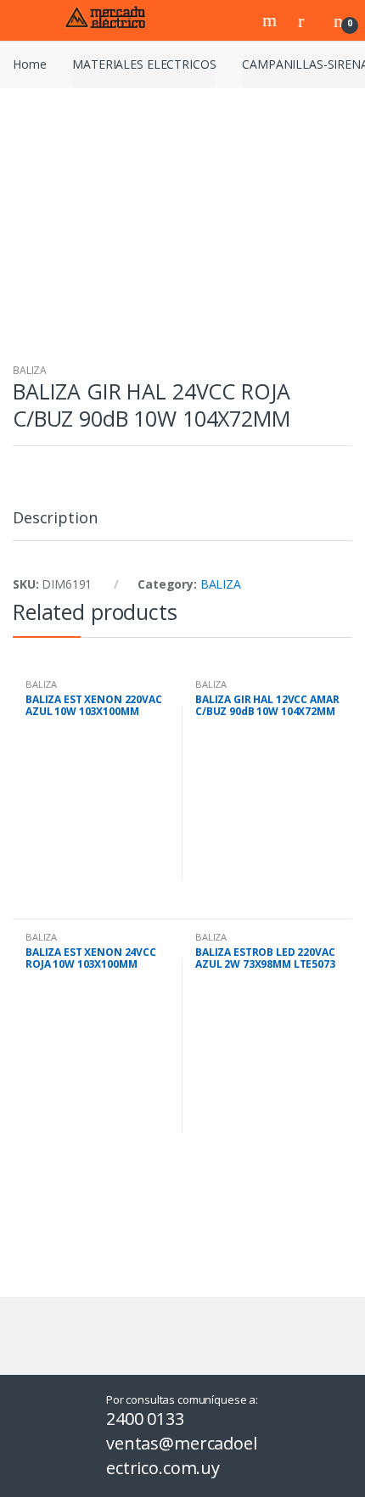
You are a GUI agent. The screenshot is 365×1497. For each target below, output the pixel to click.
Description (55, 519)
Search (271, 20)
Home (29, 64)
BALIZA (30, 370)
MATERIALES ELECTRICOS (144, 64)
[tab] (55, 524)
